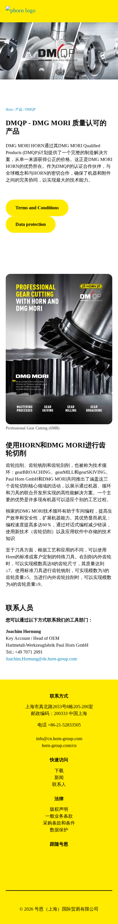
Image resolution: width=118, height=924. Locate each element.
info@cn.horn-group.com (59, 738)
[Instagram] (52, 857)
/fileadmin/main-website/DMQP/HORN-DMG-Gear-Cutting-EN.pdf (55, 280)
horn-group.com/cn (59, 745)
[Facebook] (39, 857)
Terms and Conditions (37, 207)
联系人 (59, 784)
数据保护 (59, 829)
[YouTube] (52, 872)
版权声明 (59, 809)
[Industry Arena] (65, 872)
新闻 (59, 777)
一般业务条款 (59, 816)
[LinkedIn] (65, 857)
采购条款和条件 (59, 823)
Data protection (30, 224)
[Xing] (78, 857)
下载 (59, 770)
